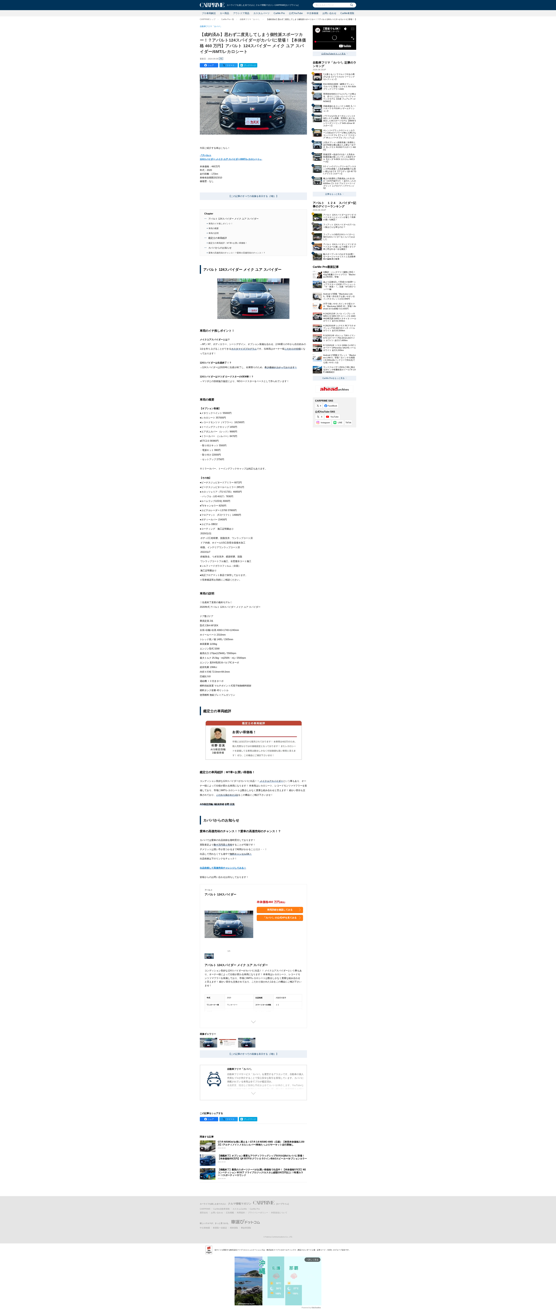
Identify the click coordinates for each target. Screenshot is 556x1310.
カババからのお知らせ (220, 248)
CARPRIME (205, 1209)
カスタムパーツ (261, 13)
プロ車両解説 (209, 13)
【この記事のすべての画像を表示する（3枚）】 (253, 196)
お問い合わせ (329, 13)
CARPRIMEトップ (207, 19)
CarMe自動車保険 (221, 1209)
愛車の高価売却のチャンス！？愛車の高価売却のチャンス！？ (237, 253)
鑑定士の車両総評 (217, 238)
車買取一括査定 (220, 1228)
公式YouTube (296, 13)
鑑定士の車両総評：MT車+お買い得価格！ (228, 243)
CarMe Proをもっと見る (333, 378)
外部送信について (279, 1212)
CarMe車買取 (347, 13)
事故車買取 (246, 1228)
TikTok (348, 422)
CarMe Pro (279, 13)
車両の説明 (214, 233)
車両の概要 (214, 228)
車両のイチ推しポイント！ (221, 223)
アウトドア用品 (241, 13)
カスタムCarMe (240, 1209)
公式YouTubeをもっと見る (333, 54)
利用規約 (241, 1212)
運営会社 (204, 1212)
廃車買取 (234, 1228)
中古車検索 (312, 13)
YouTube (334, 417)
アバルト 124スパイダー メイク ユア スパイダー (233, 218)
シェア (211, 65)
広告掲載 (230, 1212)
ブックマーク (250, 65)
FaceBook (332, 406)
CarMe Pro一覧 (227, 19)
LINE (340, 422)
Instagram (325, 422)
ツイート (230, 65)
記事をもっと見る (333, 194)
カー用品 (224, 13)
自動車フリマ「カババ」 (250, 19)
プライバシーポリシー (258, 1212)
